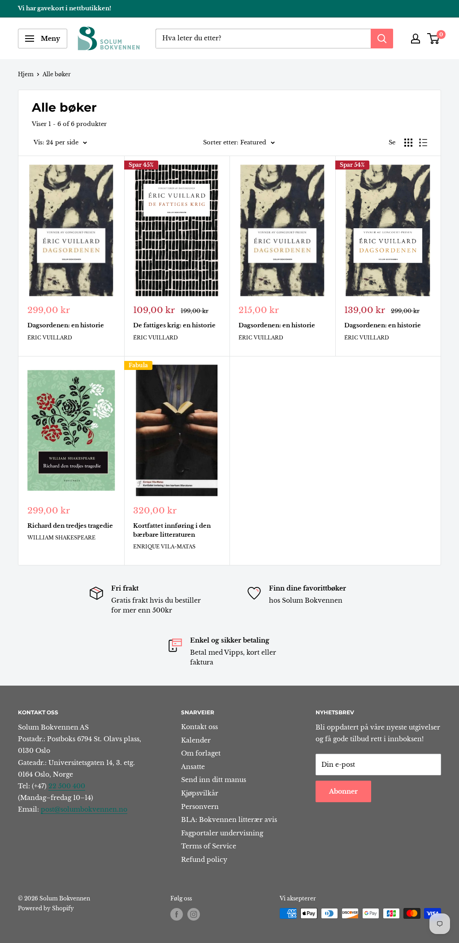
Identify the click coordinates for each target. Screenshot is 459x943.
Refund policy (204, 860)
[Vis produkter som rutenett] (408, 143)
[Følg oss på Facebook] (176, 914)
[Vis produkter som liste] (423, 143)
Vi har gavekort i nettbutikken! (64, 8)
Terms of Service (208, 846)
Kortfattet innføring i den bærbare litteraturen (172, 530)
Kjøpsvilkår (199, 793)
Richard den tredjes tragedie (70, 526)
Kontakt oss (199, 727)
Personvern (200, 807)
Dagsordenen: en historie (65, 325)
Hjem (26, 74)
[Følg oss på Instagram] (193, 914)
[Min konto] (415, 38)
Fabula (138, 365)
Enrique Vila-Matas (164, 546)
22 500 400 (66, 786)
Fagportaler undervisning (222, 833)
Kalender (196, 740)
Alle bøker (57, 74)
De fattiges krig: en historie (174, 325)
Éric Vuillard (49, 338)
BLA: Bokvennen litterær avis (229, 820)
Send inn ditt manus (213, 780)
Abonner (343, 791)
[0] (433, 38)
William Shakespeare (61, 538)
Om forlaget (201, 753)
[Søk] (382, 38)
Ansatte (193, 767)
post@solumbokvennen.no (84, 809)
